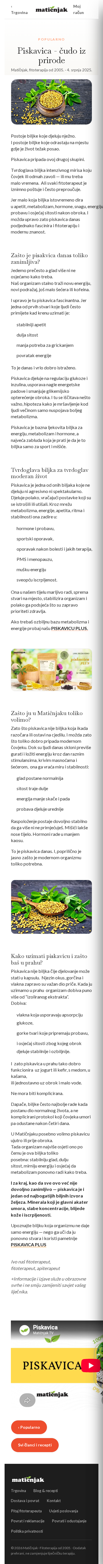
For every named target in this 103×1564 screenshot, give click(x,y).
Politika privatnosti (27, 1531)
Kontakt (54, 1500)
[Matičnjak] (52, 9)
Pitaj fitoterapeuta (26, 1511)
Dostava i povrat (25, 1500)
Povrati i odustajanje (69, 1521)
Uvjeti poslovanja (63, 1511)
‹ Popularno (29, 1427)
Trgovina (18, 1490)
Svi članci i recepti (35, 1444)
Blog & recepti (45, 1490)
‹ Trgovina (19, 9)
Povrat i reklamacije (27, 1521)
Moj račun (78, 9)
